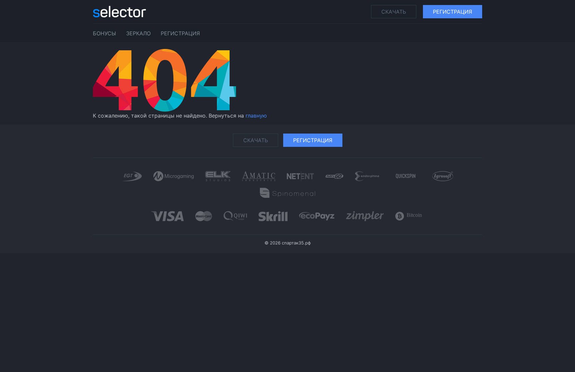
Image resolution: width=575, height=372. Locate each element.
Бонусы (104, 33)
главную (256, 115)
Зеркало (138, 33)
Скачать (393, 11)
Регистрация (452, 11)
